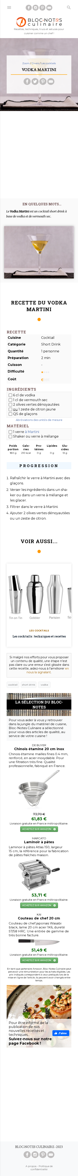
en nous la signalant (48, 670)
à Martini (32, 432)
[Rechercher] (68, 6)
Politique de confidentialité (42, 1168)
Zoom (26, 63)
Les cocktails (48, 63)
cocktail (12, 684)
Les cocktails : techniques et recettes (39, 636)
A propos (31, 1166)
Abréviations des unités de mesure (39, 420)
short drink (28, 684)
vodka (44, 684)
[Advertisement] (39, 153)
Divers (35, 63)
